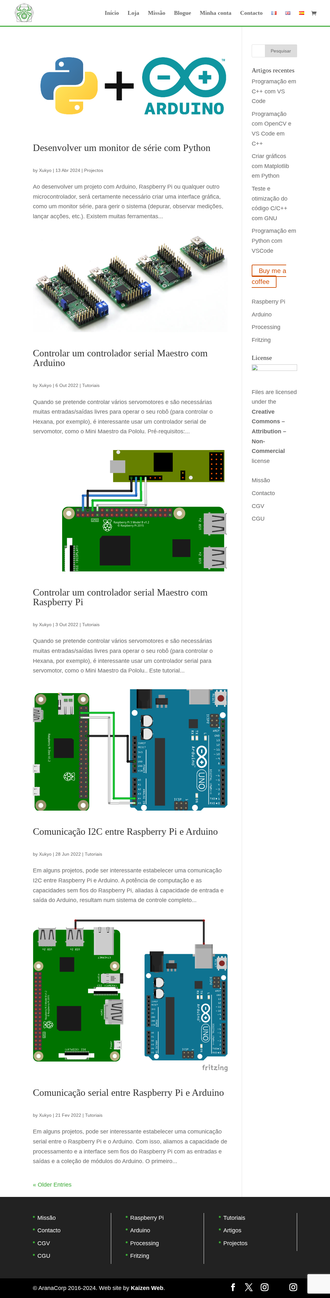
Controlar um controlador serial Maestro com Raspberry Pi (120, 597)
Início (112, 13)
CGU (258, 518)
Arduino (262, 314)
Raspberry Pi (268, 301)
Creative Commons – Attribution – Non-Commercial (269, 431)
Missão (156, 13)
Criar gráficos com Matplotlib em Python (270, 166)
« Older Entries (52, 1184)
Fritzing (261, 340)
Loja (133, 13)
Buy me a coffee (269, 276)
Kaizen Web (147, 1288)
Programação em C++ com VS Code (274, 91)
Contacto (251, 13)
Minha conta (215, 13)
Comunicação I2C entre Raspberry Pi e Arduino (125, 831)
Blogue (182, 13)
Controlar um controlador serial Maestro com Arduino (120, 358)
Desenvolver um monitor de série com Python (121, 147)
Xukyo (45, 170)
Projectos (93, 170)
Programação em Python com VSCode (274, 241)
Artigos (232, 1230)
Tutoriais (91, 385)
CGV (258, 506)
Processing (266, 327)
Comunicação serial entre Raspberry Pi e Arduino (128, 1092)
